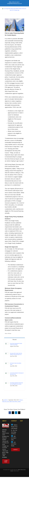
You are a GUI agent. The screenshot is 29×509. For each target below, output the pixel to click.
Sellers (19, 401)
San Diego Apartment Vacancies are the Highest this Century (16, 383)
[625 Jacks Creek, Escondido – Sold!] (7, 363)
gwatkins (6, 400)
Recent (14, 339)
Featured (4, 401)
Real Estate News (13, 401)
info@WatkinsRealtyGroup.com (14, 3)
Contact (11, 470)
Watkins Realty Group (21, 469)
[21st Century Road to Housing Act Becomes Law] (7, 373)
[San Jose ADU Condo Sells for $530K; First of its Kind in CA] (7, 353)
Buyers (21, 400)
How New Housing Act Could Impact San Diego (16, 344)
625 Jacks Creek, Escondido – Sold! (16, 363)
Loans (8, 401)
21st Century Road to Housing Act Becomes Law (17, 373)
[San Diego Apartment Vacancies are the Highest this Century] (7, 383)
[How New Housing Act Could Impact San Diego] (7, 343)
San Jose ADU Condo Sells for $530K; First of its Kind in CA (16, 354)
